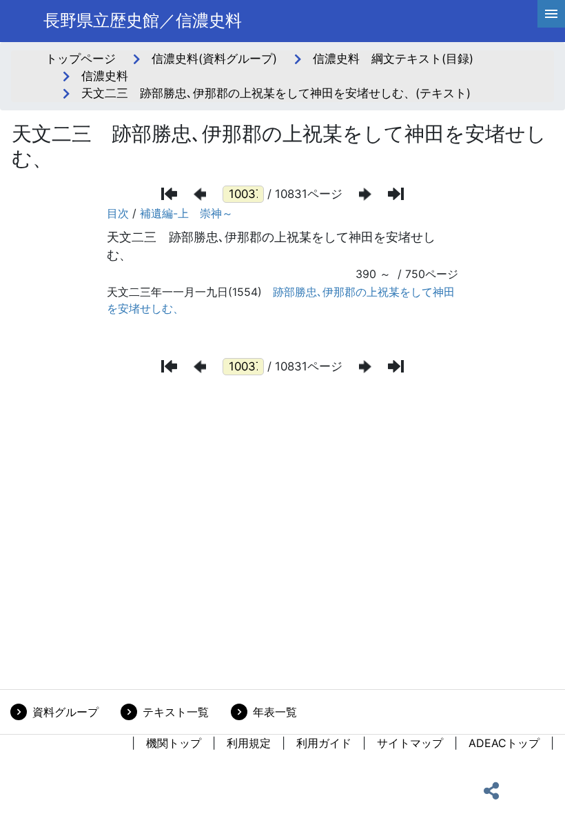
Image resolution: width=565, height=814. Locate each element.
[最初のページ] (169, 194)
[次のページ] (365, 194)
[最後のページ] (396, 194)
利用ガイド (323, 743)
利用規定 (249, 743)
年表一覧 (275, 712)
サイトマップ (410, 743)
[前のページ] (200, 194)
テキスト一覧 (176, 712)
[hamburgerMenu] (551, 14)
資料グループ (65, 712)
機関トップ (173, 743)
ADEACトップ (504, 743)
